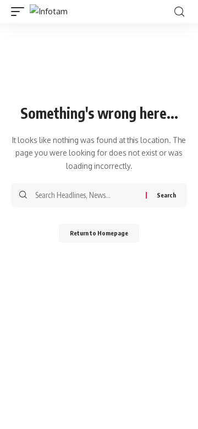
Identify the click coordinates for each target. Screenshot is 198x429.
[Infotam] (49, 11)
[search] (179, 11)
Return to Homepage (99, 233)
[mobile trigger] (20, 11)
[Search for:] (86, 195)
